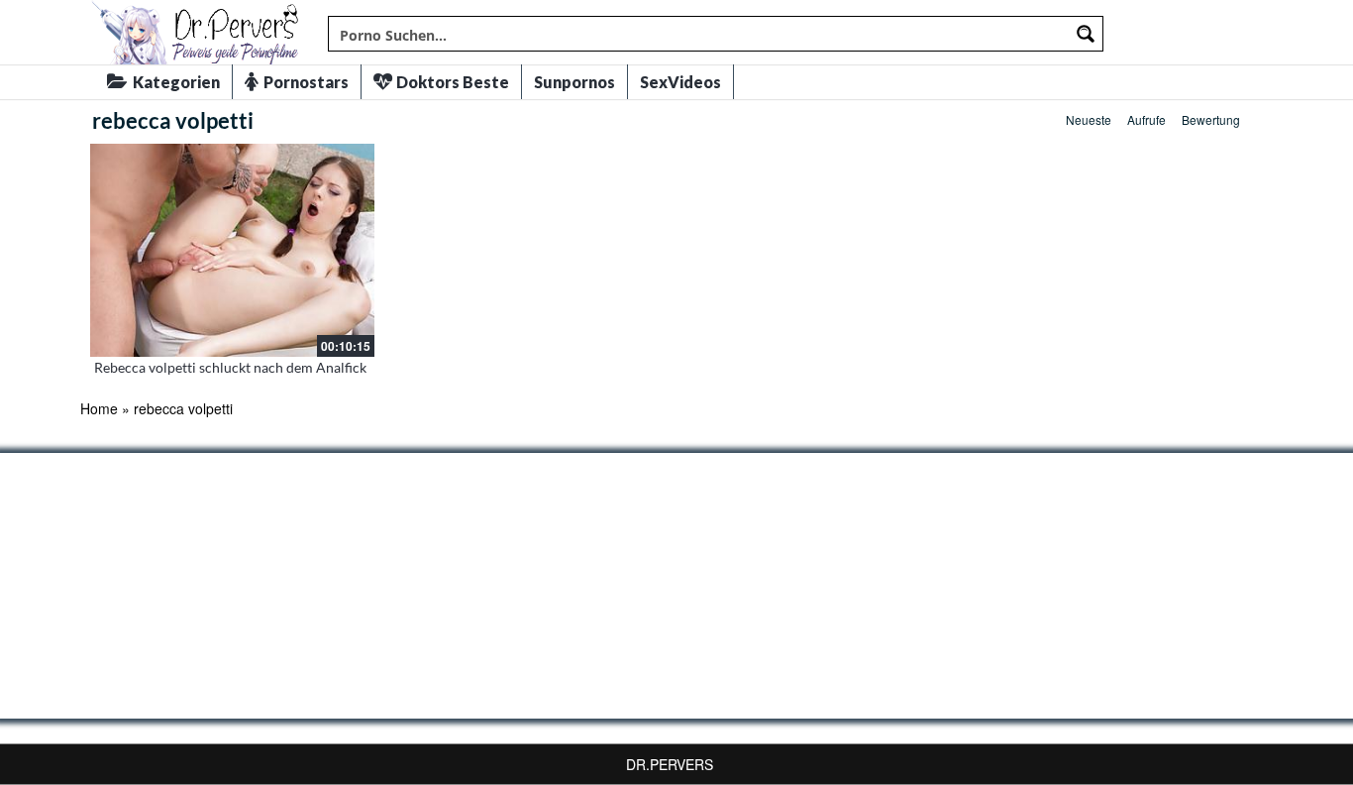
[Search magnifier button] (1085, 34)
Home (99, 408)
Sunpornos (574, 81)
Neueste (1088, 119)
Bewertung (1211, 119)
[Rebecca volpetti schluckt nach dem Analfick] (232, 250)
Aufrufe (1146, 119)
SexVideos (680, 81)
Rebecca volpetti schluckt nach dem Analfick (230, 367)
